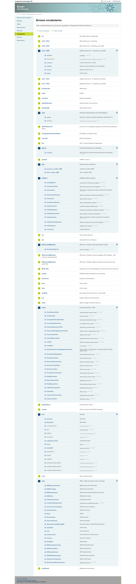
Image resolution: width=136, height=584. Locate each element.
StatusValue (50, 391)
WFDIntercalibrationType (54, 545)
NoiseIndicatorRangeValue (54, 354)
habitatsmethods (51, 217)
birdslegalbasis (51, 182)
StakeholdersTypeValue (53, 387)
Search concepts (58, 30)
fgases (44, 148)
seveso (44, 409)
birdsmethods (51, 190)
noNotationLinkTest (52, 441)
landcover (45, 278)
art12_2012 (45, 41)
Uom (48, 531)
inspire (44, 273)
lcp (43, 298)
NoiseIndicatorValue (52, 358)
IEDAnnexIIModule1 (49, 244)
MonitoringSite (51, 517)
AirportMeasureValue (53, 312)
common (45, 98)
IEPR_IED (45, 269)
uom (43, 476)
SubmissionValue (52, 398)
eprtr (43, 113)
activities (49, 55)
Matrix (48, 513)
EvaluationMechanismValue (55, 327)
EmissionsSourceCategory (54, 506)
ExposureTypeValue (52, 334)
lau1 (43, 283)
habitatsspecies (51, 225)
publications (46, 404)
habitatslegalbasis (52, 209)
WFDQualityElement (52, 552)
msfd (43, 303)
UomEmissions (51, 534)
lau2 (43, 288)
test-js (48, 444)
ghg (43, 164)
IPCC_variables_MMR (53, 172)
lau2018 (44, 293)
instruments (50, 229)
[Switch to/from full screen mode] (110, 1)
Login (104, 1)
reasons (49, 69)
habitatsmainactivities (53, 213)
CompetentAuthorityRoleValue (55, 319)
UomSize (49, 538)
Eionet (24, 14)
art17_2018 (45, 83)
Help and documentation (24, 17)
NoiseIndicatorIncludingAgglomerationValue (59, 349)
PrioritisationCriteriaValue (54, 372)
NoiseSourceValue (52, 369)
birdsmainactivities (52, 186)
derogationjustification (53, 202)
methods (49, 66)
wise (43, 481)
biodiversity (46, 88)
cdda (43, 93)
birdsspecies (50, 198)
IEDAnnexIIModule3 (49, 255)
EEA (24, 1)
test (43, 414)
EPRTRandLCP (47, 126)
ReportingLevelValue (53, 380)
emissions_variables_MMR (54, 169)
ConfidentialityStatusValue (54, 503)
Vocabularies (21, 34)
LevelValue (50, 345)
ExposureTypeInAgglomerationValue (57, 331)
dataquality (45, 108)
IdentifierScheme (52, 510)
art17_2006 (45, 51)
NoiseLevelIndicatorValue (54, 361)
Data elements (21, 27)
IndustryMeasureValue (53, 338)
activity (49, 117)
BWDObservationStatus (53, 485)
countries (49, 62)
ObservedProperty (52, 520)
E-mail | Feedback (22, 578)
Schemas (19, 30)
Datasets (19, 21)
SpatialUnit (50, 527)
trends (48, 73)
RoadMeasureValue (52, 384)
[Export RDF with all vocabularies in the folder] (116, 51)
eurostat (45, 138)
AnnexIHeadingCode (52, 249)
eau (48, 429)
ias (43, 235)
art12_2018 (45, 46)
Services (19, 37)
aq (42, 36)
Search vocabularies (44, 30)
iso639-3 (49, 342)
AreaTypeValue (51, 316)
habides (44, 178)
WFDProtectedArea (52, 548)
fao (43, 143)
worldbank (45, 568)
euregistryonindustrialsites (51, 133)
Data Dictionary (31, 14)
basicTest (49, 419)
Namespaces (21, 40)
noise (44, 307)
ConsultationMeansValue (54, 323)
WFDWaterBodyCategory (54, 555)
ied (43, 240)
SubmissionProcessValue (54, 395)
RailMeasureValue (52, 376)
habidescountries (52, 206)
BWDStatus (50, 496)
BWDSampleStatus (52, 492)
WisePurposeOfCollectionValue (56, 562)
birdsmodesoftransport (53, 195)
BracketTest (50, 422)
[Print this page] (107, 1)
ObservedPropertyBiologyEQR (55, 524)
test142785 (50, 448)
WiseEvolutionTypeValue (54, 559)
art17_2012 (45, 79)
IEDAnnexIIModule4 (49, 262)
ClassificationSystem (53, 499)
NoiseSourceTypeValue (53, 365)
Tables (19, 24)
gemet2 (44, 159)
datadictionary (47, 103)
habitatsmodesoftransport (54, 222)
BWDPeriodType (51, 489)
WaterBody (50, 541)
